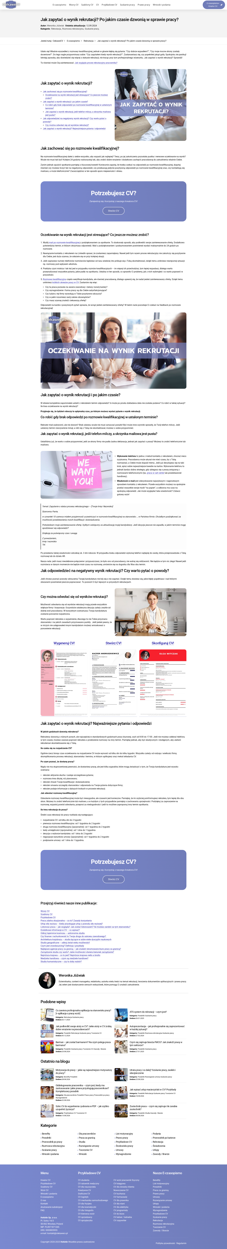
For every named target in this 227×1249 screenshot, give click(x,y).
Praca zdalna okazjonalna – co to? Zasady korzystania (66, 920)
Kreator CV (45, 1180)
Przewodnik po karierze (164, 1137)
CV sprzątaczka (85, 1220)
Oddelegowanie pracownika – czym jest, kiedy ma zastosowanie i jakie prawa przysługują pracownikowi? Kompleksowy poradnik (82, 1088)
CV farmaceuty (120, 1197)
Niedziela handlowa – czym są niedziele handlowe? (64, 958)
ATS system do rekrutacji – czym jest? (148, 1012)
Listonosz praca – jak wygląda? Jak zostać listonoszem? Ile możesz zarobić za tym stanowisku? (85, 927)
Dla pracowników (87, 1133)
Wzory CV (73, 4)
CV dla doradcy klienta (123, 1187)
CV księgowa (119, 1183)
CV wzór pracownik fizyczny (126, 1180)
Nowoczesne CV (120, 1190)
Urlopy (156, 1150)
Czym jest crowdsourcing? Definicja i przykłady (62, 946)
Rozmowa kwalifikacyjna (54, 279)
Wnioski (82, 1154)
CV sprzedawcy (85, 1217)
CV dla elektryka (120, 1207)
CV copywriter (119, 1220)
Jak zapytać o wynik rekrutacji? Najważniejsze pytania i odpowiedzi (74, 128)
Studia (82, 1141)
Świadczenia (159, 1146)
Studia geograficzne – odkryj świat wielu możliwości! (65, 942)
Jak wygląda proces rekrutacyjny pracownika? (96, 63)
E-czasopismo (59, 4)
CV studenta (83, 1180)
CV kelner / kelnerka (122, 1217)
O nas (43, 1200)
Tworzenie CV (85, 1150)
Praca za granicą (87, 1137)
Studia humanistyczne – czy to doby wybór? (61, 961)
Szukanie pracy (127, 4)
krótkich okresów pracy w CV (65, 282)
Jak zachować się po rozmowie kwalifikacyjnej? (65, 91)
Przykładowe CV (109, 4)
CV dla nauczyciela (87, 1187)
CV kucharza (119, 1193)
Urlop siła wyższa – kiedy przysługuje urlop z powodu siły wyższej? (72, 924)
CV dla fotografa (85, 1210)
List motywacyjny (124, 1133)
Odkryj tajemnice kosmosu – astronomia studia (63, 933)
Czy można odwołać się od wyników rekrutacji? (67, 125)
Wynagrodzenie (123, 1154)
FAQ (42, 1210)
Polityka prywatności (165, 1243)
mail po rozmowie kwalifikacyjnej (64, 242)
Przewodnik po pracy (52, 1141)
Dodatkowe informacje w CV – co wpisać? (60, 930)
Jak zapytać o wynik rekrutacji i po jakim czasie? (65, 101)
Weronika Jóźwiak (55, 25)
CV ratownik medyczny (88, 1183)
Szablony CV (87, 4)
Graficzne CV (84, 1193)
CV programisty (120, 1210)
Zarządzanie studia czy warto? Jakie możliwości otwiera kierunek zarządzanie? (77, 952)
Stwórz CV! (113, 643)
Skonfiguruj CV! (163, 643)
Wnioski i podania (161, 4)
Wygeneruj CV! (64, 643)
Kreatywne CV (84, 1190)
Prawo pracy (144, 4)
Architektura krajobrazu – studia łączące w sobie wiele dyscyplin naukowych (76, 939)
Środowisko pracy (124, 1146)
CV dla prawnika (121, 1200)
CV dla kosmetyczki (87, 1207)
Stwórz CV (113, 210)
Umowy (119, 1150)
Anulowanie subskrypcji (52, 1207)
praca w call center (155, 473)
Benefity (46, 1133)
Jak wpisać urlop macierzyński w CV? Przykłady (153, 1089)
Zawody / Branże (161, 1154)
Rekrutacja (56, 29)
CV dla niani (119, 1203)
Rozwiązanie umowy (89, 1146)
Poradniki (46, 1137)
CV (97, 4)
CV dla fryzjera (85, 1203)
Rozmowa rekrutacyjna (73, 29)
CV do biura (118, 1214)
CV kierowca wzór (86, 1214)
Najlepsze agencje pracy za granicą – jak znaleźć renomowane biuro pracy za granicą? (81, 949)
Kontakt (44, 1203)
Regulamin (181, 1243)
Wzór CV (44, 1190)
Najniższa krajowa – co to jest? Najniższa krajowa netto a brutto (70, 955)
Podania (157, 1133)
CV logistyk (83, 1197)
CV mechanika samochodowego (93, 1200)
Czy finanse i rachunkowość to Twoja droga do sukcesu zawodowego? (74, 936)
